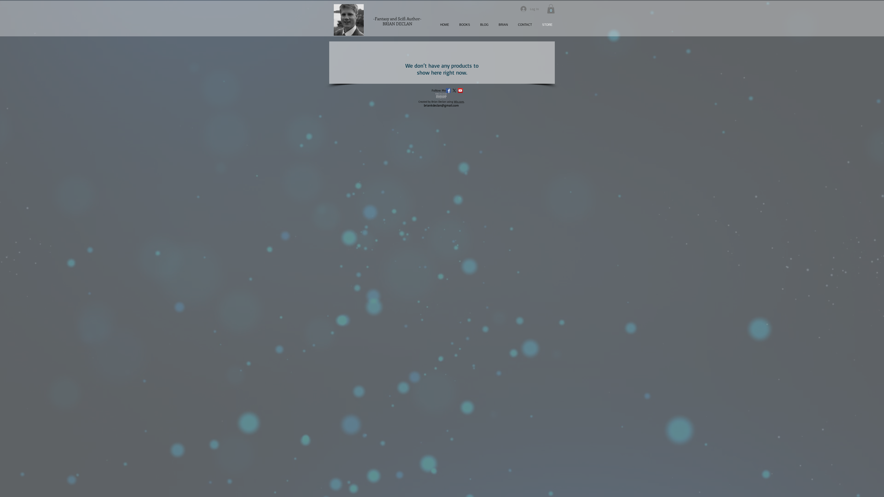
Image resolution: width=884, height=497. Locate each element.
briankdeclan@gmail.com (441, 105)
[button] (462, 24)
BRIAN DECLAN (397, 23)
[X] (454, 90)
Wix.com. (459, 101)
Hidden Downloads (441, 94)
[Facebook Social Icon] (448, 90)
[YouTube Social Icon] (460, 90)
